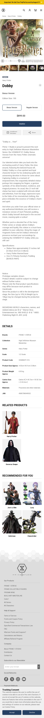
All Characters (9, 606)
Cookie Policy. (10, 707)
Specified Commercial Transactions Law (18, 626)
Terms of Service (10, 616)
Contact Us (8, 655)
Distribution (8, 652)
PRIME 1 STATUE (25, 335)
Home (4, 16)
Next (42, 68)
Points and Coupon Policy (13, 619)
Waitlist (22, 124)
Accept (11, 712)
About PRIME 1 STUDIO (12, 649)
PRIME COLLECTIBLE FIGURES (15, 589)
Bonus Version (12, 108)
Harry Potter (12, 16)
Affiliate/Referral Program (13, 639)
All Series (7, 602)
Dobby (20, 16)
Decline (32, 712)
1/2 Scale (22, 354)
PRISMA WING (9, 592)
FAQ (5, 629)
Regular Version (32, 108)
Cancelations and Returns (13, 635)
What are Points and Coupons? (15, 632)
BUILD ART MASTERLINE (13, 596)
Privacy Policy (9, 622)
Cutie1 (6, 599)
